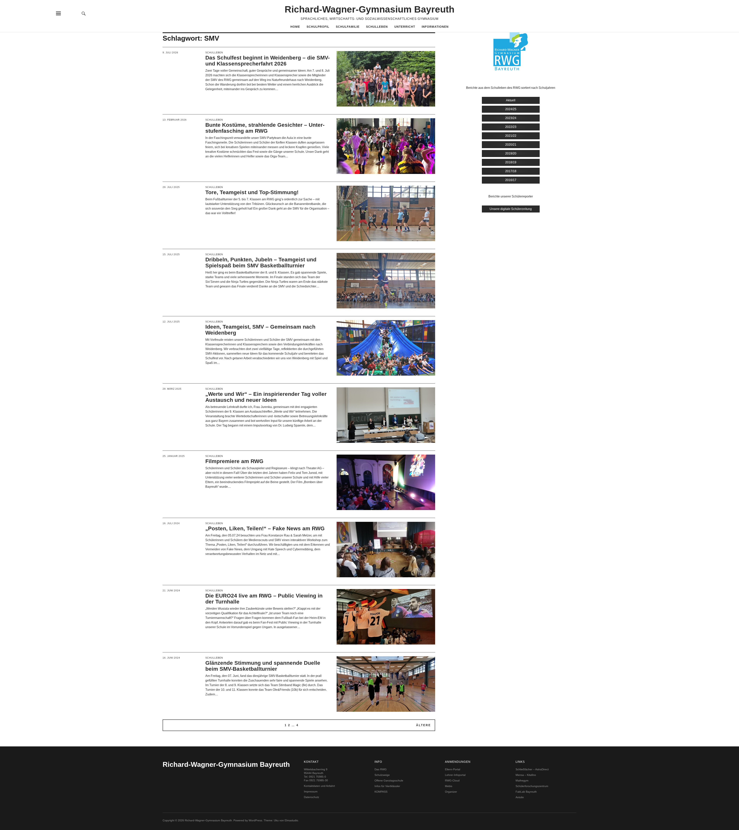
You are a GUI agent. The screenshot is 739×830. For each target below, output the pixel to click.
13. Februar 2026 (175, 119)
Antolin (520, 797)
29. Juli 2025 (171, 187)
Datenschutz (311, 797)
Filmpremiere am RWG (234, 461)
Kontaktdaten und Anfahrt (319, 785)
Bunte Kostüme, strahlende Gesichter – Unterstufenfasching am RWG (264, 128)
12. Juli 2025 (171, 321)
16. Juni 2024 (171, 657)
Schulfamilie (347, 26)
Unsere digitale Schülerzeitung (511, 209)
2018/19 (510, 162)
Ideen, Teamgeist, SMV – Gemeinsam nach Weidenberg (260, 330)
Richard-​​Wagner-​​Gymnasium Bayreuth (369, 9)
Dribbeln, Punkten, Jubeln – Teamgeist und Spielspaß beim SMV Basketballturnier (260, 263)
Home (295, 26)
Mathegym (522, 780)
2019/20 (510, 153)
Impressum (311, 791)
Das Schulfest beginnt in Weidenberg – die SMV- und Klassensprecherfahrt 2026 (267, 61)
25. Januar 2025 (174, 456)
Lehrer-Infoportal (455, 774)
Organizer (451, 791)
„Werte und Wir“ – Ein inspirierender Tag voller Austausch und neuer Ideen (266, 397)
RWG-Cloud (452, 780)
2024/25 (510, 109)
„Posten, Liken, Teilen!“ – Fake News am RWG (265, 528)
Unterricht (404, 26)
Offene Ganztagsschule (389, 780)
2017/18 (510, 171)
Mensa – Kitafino (526, 774)
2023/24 (510, 118)
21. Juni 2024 (171, 590)
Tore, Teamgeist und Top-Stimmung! (251, 192)
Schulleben (377, 26)
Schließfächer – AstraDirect (532, 769)
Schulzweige (382, 774)
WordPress (255, 820)
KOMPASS (381, 791)
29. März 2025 (172, 389)
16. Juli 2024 (171, 523)
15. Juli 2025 (171, 254)
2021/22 (510, 135)
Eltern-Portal (452, 769)
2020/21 (510, 144)
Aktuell (510, 100)
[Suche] (83, 13)
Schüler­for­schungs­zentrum (532, 786)
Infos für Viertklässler (387, 786)
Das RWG (381, 769)
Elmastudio (291, 820)
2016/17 (510, 180)
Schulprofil (318, 26)
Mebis (448, 786)
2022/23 (510, 126)
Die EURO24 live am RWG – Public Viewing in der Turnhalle (264, 599)
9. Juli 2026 (170, 52)
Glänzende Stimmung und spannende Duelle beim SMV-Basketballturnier (262, 666)
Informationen (435, 26)
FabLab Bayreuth (526, 791)
